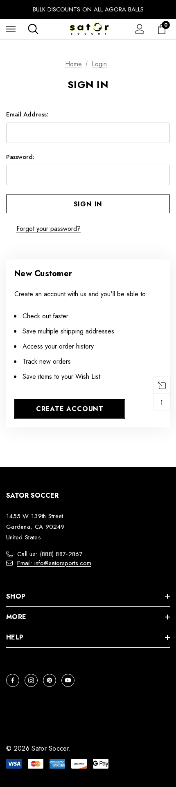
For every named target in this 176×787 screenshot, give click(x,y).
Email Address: (27, 114)
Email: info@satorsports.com (54, 563)
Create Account (70, 409)
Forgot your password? (48, 229)
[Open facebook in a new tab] (12, 680)
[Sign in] (139, 29)
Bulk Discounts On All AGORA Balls (88, 9)
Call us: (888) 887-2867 (50, 554)
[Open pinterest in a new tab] (49, 680)
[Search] (33, 29)
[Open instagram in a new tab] (31, 680)
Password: (20, 156)
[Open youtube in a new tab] (67, 680)
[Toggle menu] (11, 29)
